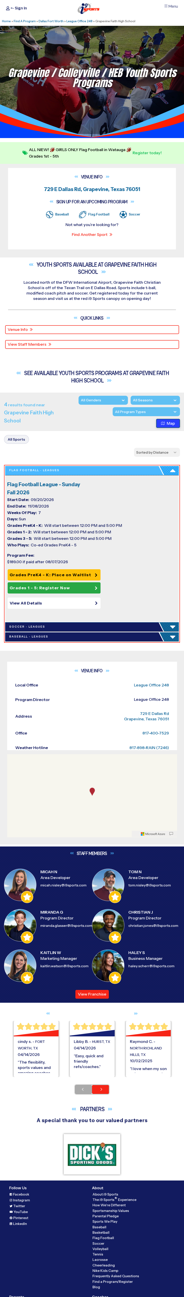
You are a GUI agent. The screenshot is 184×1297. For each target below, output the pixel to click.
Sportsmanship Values (110, 1211)
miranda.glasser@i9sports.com (66, 925)
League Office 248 (79, 21)
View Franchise (92, 994)
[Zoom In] (13, 758)
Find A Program (25, 21)
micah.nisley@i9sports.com (63, 885)
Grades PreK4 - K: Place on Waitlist (50, 574)
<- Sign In (18, 8)
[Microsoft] (153, 834)
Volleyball (100, 1249)
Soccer (98, 1243)
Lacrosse (100, 1259)
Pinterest (20, 1218)
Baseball (99, 1227)
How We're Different (109, 1205)
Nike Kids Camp (105, 1270)
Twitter (19, 1206)
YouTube (21, 1212)
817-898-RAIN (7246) (149, 747)
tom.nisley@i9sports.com (149, 885)
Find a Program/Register (112, 1281)
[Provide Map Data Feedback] (171, 834)
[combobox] (114, 412)
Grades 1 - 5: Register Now (40, 587)
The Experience (114, 1199)
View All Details (26, 603)
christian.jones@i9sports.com (153, 925)
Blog (96, 1287)
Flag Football (103, 1238)
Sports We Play (104, 1221)
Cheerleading (103, 1265)
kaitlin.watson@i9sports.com (64, 966)
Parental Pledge (105, 1216)
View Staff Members (27, 344)
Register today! (147, 152)
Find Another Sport (89, 234)
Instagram (21, 1200)
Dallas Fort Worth (51, 21)
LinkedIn (20, 1224)
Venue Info (18, 329)
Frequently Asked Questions (115, 1276)
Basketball (101, 1232)
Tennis (97, 1254)
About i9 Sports (105, 1194)
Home (6, 21)
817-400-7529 (155, 733)
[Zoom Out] (13, 765)
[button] (55, 603)
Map (171, 423)
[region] (92, 795)
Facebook (21, 1194)
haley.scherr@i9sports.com (151, 966)
